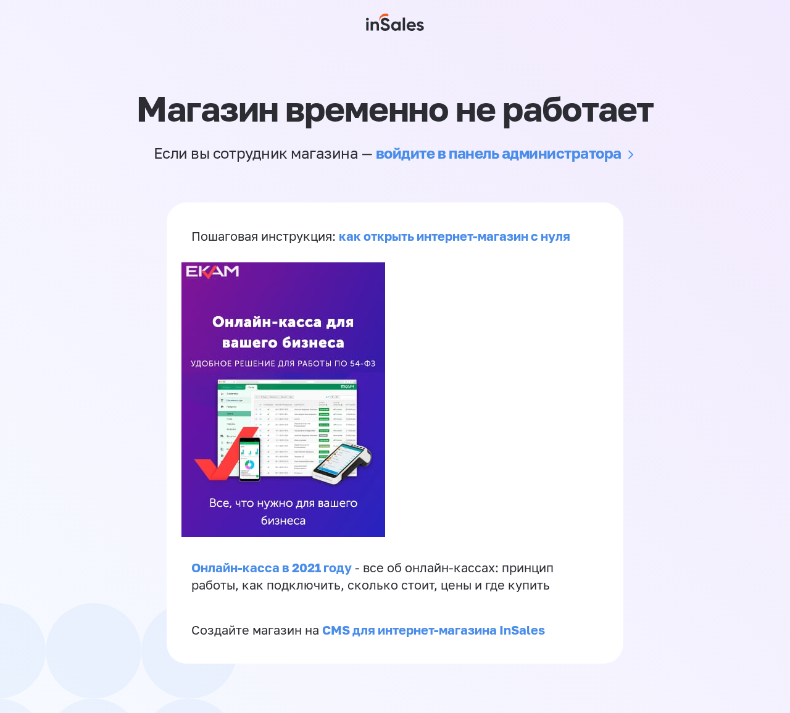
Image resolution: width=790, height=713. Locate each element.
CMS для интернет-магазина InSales (433, 629)
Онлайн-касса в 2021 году (271, 567)
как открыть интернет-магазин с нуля (454, 235)
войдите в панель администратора (499, 153)
